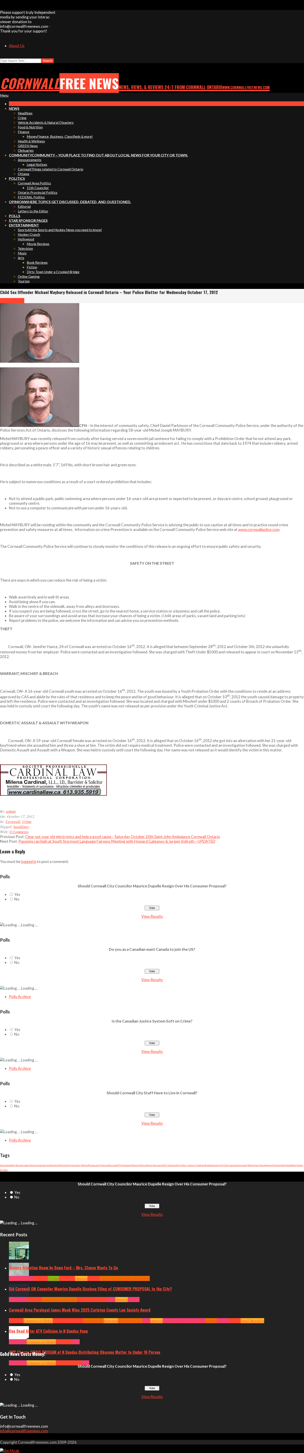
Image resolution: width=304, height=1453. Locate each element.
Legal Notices (30, 1165)
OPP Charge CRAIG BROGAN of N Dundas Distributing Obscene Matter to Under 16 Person (84, 1352)
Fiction (277, 1165)
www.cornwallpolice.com (259, 529)
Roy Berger (17, 1165)
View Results (152, 916)
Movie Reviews (154, 1165)
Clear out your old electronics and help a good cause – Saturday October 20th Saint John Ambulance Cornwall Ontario (122, 836)
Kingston (111, 1320)
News (111, 1299)
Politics (134, 1299)
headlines (21, 826)
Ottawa (211, 1320)
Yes (17, 894)
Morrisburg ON (130, 1320)
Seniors (93, 1278)
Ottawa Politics (138, 1165)
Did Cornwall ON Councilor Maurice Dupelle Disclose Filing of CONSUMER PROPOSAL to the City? (90, 1289)
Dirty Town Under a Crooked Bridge (194, 1165)
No (16, 899)
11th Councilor (230, 1165)
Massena (112, 1165)
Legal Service (43, 1165)
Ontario (81, 1278)
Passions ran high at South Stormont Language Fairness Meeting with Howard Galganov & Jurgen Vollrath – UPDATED (116, 841)
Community (24, 1278)
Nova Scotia (5, 1165)
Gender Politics (80, 1165)
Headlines (67, 1278)
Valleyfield (285, 1165)
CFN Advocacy (124, 1165)
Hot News (100, 1299)
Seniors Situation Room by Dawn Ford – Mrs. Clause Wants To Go (63, 1268)
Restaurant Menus (97, 1165)
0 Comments (19, 831)
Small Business (252, 1320)
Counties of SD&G (38, 1320)
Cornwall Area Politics (59, 1299)
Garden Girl (217, 1165)
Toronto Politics (57, 1165)
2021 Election (169, 1165)
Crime (19, 300)
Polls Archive (20, 996)
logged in (28, 861)
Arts (12, 1278)
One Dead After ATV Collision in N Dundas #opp (48, 1331)
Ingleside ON (93, 1320)
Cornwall (7, 300)
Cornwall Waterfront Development (256, 1165)
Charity (69, 1165)
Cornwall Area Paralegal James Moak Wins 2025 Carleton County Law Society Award (79, 1310)
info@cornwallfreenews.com (24, 1431)
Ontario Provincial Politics (184, 1320)
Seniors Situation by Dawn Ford (124, 1278)
